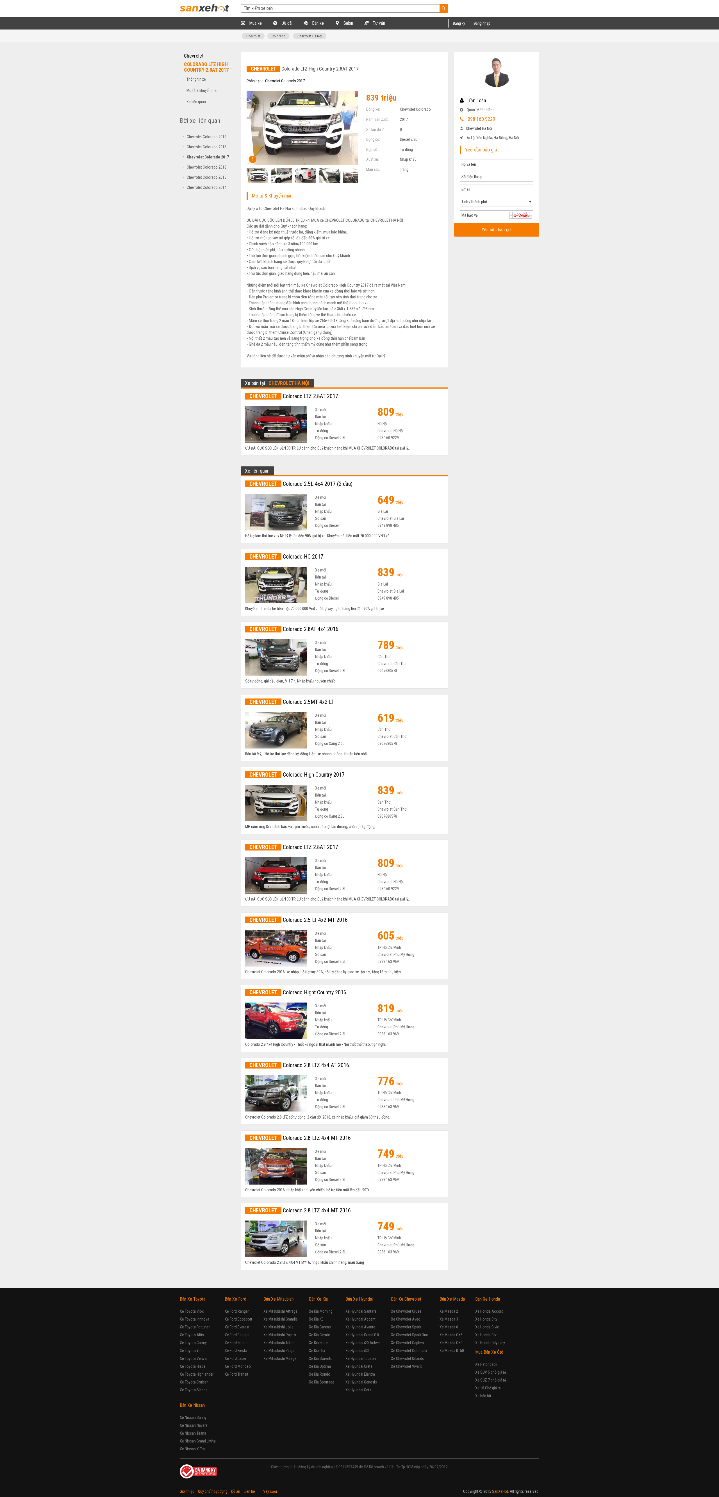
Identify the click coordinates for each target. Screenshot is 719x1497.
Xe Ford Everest (237, 1327)
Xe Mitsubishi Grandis (280, 1319)
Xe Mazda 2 (449, 1311)
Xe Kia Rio (317, 1350)
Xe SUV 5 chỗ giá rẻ (490, 1372)
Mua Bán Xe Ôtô (489, 1352)
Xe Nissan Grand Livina (198, 1441)
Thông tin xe (196, 79)
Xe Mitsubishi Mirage (279, 1358)
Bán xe (317, 23)
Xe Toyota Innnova (194, 1319)
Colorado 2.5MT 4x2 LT (291, 701)
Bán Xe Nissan (192, 1405)
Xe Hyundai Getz (358, 1390)
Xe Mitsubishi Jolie (278, 1327)
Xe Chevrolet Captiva (407, 1343)
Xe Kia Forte (318, 1343)
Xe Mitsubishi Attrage (280, 1311)
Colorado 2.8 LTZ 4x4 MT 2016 (300, 1138)
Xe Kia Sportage (321, 1382)
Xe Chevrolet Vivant (406, 1366)
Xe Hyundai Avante (360, 1327)
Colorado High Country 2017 (297, 774)
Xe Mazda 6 (449, 1327)
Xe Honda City (486, 1319)
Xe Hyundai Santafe (361, 1311)
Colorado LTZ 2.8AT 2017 (293, 396)
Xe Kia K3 (316, 1319)
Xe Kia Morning (321, 1311)
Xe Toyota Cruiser (194, 1382)
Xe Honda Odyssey (490, 1343)
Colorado (278, 36)
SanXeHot (500, 1491)
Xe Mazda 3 (449, 1319)
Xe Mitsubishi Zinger (279, 1350)
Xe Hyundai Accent (360, 1319)
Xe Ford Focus (236, 1343)
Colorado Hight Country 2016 (297, 992)
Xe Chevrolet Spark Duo (409, 1335)
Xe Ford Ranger (237, 1311)
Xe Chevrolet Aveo (405, 1319)
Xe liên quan (196, 101)
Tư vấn (378, 23)
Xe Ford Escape (237, 1335)
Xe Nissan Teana (193, 1433)
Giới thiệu (187, 1491)
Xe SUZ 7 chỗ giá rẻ (490, 1380)
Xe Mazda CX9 (451, 1343)
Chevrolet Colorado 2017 (206, 157)
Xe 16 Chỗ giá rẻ (488, 1388)
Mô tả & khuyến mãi (201, 90)
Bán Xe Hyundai (359, 1299)
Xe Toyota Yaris (192, 1350)
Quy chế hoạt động (212, 1491)
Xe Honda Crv (486, 1335)
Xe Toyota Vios (192, 1311)
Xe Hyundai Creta (358, 1366)
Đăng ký (459, 23)
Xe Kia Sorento (321, 1358)
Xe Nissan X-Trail (193, 1449)
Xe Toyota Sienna (194, 1390)
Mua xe (255, 23)
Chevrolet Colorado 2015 (204, 177)
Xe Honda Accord (489, 1311)
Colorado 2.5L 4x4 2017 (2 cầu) (300, 483)
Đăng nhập (482, 23)
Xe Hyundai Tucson (360, 1358)
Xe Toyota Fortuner (195, 1327)
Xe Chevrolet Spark (406, 1327)
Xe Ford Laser (235, 1358)
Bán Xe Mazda (452, 1299)
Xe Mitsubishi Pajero (279, 1335)
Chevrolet (253, 36)
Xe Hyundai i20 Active (362, 1343)
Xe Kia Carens (320, 1327)
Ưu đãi (286, 23)
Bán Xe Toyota (192, 1299)
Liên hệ (249, 1491)
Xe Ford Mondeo (238, 1366)
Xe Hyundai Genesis (361, 1382)
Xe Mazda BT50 (452, 1350)
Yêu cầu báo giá (496, 229)
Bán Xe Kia (318, 1299)
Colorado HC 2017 (286, 556)
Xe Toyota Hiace (193, 1366)
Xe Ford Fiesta (236, 1350)
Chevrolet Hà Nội (309, 36)
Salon (347, 23)
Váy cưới (270, 1491)
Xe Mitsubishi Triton (279, 1343)
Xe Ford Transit (236, 1374)
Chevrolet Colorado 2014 (204, 187)
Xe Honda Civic (487, 1327)
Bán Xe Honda (487, 1299)
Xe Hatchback (486, 1364)
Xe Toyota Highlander (196, 1374)
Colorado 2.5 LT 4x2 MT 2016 (298, 920)
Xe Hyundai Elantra (360, 1374)
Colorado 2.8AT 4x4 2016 (293, 629)
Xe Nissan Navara (194, 1425)
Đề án (235, 1491)
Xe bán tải (483, 1396)
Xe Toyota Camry (193, 1343)
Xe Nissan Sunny (193, 1417)
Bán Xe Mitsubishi (278, 1299)
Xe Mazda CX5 (451, 1335)
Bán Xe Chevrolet (406, 1299)
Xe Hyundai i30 (357, 1350)
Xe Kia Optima (320, 1366)
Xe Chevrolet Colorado (409, 1350)
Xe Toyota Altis (192, 1335)
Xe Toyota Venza (193, 1358)
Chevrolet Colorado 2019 (204, 137)
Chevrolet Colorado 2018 (204, 147)
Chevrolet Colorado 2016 (204, 167)
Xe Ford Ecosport (238, 1319)
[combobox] (496, 202)
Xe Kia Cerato (319, 1335)
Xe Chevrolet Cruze (406, 1311)
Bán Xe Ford (235, 1299)
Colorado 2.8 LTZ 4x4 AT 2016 (299, 1065)
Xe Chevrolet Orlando (407, 1358)
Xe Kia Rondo (319, 1374)
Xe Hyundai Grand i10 (362, 1335)
